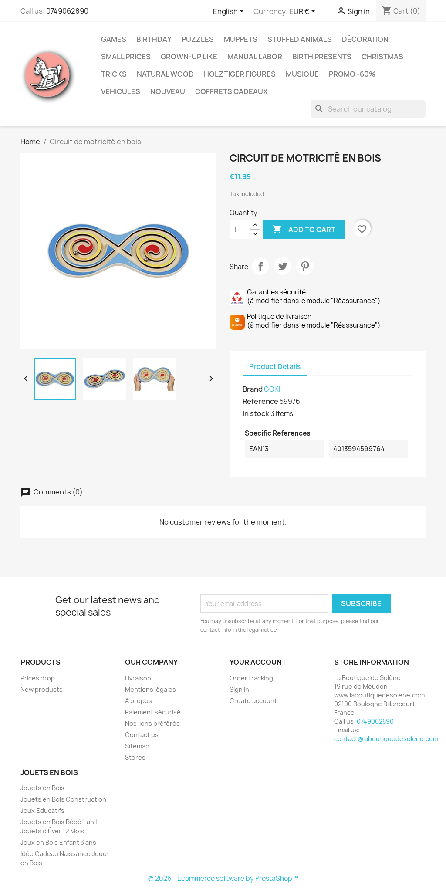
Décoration (365, 39)
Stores (135, 757)
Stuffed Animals (299, 39)
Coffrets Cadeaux (231, 91)
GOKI (272, 389)
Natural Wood (165, 74)
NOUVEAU (167, 91)
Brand (253, 389)
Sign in (239, 689)
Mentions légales (150, 689)
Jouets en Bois (42, 788)
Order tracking (251, 678)
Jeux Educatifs (42, 810)
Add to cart (303, 229)
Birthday (154, 39)
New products (41, 689)
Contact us (142, 735)
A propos (138, 701)
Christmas (382, 56)
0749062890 (67, 11)
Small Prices (126, 56)
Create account (253, 701)
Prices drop (37, 678)
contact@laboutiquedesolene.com (386, 738)
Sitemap (137, 746)
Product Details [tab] (275, 366)
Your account (258, 662)
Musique (302, 74)
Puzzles (198, 39)
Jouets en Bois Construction (63, 799)
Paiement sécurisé (153, 712)
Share (260, 266)
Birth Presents (321, 56)
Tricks (114, 74)
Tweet (282, 266)
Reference (260, 401)
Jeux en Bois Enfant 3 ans (58, 842)
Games (113, 39)
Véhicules (120, 91)
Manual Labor (254, 56)
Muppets (240, 39)
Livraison (138, 678)
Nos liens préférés (152, 723)
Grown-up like (189, 56)
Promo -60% (352, 74)
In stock (256, 413)
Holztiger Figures (240, 74)
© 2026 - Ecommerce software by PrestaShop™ (223, 878)
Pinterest (305, 266)
